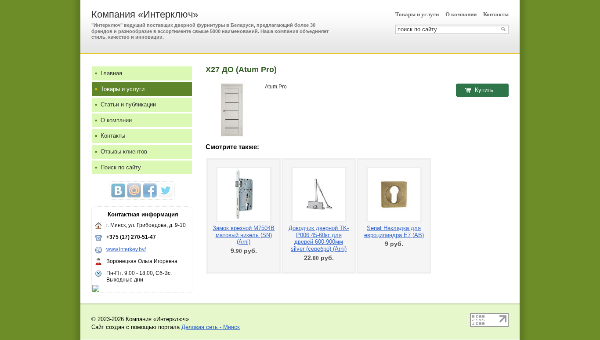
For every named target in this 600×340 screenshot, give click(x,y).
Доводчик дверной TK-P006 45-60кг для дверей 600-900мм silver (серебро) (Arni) (319, 238)
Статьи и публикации (128, 104)
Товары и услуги (417, 14)
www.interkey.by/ (126, 249)
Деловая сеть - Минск (210, 327)
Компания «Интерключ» (144, 14)
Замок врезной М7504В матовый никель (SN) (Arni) (244, 235)
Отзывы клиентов (124, 151)
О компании (461, 14)
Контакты (496, 14)
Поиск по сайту (121, 167)
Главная (111, 73)
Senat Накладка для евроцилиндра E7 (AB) (394, 231)
